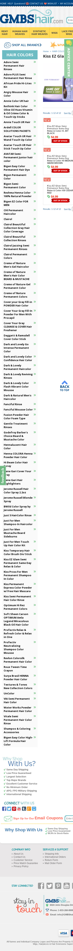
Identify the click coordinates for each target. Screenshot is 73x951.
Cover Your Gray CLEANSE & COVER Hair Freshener (18, 326)
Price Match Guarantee (26, 863)
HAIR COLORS (59, 51)
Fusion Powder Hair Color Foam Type (16, 416)
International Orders (55, 857)
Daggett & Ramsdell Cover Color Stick (17, 337)
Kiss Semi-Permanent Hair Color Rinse (17, 598)
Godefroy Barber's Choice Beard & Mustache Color (16, 436)
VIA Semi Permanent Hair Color (17, 700)
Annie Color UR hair (16, 101)
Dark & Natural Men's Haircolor (17, 397)
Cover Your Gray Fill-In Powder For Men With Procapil (18, 314)
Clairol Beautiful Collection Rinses (15, 238)
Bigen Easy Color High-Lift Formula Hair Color (18, 741)
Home (46, 51)
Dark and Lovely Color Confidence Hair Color (18, 358)
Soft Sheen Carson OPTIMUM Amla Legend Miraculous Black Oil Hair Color (16, 619)
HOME (3, 3)
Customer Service (23, 860)
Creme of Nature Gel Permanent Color (17, 286)
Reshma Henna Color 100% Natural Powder (18, 194)
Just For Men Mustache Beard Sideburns (14, 533)
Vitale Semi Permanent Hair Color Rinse (18, 720)
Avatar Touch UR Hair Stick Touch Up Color (18, 146)
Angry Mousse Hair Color (16, 93)
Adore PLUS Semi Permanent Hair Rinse (18, 76)
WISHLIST (52, 3)
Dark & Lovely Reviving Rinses (18, 375)
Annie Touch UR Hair (17, 122)
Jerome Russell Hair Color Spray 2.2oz (16, 490)
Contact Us (19, 857)
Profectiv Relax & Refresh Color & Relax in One (18, 633)
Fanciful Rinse (13, 404)
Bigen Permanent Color (15, 176)
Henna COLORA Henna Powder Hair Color (18, 455)
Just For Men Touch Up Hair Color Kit (16, 543)
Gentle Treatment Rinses (16, 425)
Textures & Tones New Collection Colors (18, 686)
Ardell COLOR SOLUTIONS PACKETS (17, 129)
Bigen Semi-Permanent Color (15, 185)
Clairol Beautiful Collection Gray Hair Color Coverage (17, 228)
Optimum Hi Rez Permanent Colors (15, 606)
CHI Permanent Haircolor (13, 212)
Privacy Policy (21, 866)
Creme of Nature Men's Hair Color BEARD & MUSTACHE (16, 275)
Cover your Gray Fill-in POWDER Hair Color (18, 303)
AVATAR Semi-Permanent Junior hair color (18, 157)
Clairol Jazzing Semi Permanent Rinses (16, 247)
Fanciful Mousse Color (18, 409)
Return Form (51, 860)
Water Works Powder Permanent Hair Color (18, 709)
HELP (10, 3)
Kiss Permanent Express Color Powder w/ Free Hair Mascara (18, 587)
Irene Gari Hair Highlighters (13, 481)
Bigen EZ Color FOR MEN (16, 203)
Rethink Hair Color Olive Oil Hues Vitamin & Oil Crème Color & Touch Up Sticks (18, 111)
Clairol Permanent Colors (15, 256)
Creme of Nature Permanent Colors (15, 294)
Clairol (8, 219)
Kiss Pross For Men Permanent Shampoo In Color (17, 575)
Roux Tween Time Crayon (15, 668)
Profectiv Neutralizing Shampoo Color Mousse (14, 647)
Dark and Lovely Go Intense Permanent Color (16, 347)
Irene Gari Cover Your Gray (17, 472)
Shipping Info (52, 853)
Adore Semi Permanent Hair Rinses (14, 65)
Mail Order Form (53, 863)
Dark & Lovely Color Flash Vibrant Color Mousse (16, 386)
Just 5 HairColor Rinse (18, 515)
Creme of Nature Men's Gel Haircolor (16, 264)
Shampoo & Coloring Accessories (17, 730)
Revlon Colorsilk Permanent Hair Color (18, 659)
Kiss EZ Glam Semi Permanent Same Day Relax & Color (17, 563)
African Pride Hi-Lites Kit (18, 85)
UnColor (9, 693)
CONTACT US (36, 3)
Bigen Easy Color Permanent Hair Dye (17, 167)
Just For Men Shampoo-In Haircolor (18, 522)
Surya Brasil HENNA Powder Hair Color (16, 677)
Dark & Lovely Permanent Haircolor (17, 367)
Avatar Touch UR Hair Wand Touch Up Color (18, 137)
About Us (18, 853)
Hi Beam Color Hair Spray (16, 464)
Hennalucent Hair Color (15, 446)
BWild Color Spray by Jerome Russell (17, 508)
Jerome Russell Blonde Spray (18, 499)
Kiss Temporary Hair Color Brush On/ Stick (18, 552)
